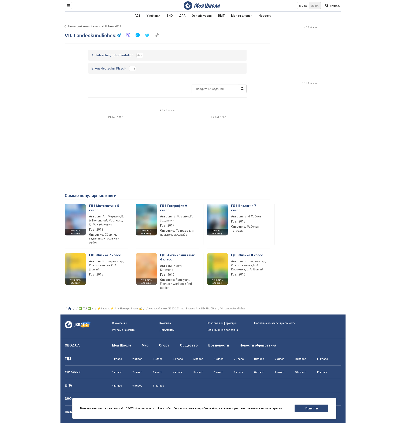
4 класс (178, 358)
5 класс (198, 358)
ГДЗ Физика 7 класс (105, 255)
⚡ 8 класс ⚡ (105, 308)
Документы (166, 329)
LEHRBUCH (207, 308)
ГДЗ (137, 15)
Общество (189, 345)
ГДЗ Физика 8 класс (247, 255)
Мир (145, 345)
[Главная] (70, 308)
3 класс (157, 358)
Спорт (164, 345)
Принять (311, 408)
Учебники (153, 15)
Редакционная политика (222, 329)
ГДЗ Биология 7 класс (243, 208)
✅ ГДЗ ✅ (85, 308)
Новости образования (258, 345)
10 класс (300, 358)
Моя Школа (121, 345)
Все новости (218, 345)
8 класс (259, 358)
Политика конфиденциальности (274, 323)
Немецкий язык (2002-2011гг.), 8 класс (172, 308)
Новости (265, 15)
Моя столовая (241, 15)
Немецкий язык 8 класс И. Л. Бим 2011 (94, 26)
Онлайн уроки (202, 15)
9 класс (279, 358)
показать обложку (75, 232)
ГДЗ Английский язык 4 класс (177, 257)
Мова (303, 5)
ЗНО (170, 15)
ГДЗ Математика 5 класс (104, 208)
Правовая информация (222, 323)
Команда (165, 323)
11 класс (322, 358)
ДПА (182, 15)
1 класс (117, 358)
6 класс (218, 358)
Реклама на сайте (123, 329)
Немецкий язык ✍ (131, 308)
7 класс (239, 358)
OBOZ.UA (72, 345)
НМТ (221, 15)
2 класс (137, 358)
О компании (119, 323)
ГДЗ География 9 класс (173, 208)
